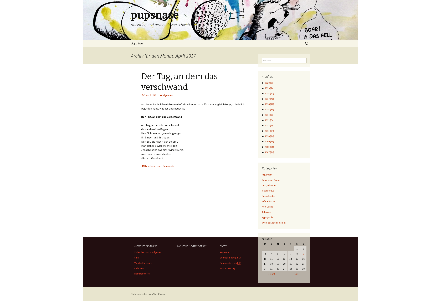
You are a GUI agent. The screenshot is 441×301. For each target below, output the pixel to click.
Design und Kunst (271, 179)
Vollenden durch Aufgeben (148, 252)
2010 (269, 136)
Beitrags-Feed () (230, 257)
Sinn (136, 257)
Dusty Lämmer (269, 185)
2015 (269, 109)
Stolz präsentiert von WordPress (148, 293)
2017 (269, 98)
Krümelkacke (268, 201)
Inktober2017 (268, 190)
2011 (269, 130)
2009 (269, 141)
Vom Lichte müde (143, 262)
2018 (269, 93)
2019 (269, 88)
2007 (269, 152)
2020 (269, 82)
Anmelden (225, 252)
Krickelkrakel (268, 196)
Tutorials (266, 212)
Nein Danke (267, 206)
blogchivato (137, 43)
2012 (269, 125)
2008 (269, 146)
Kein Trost (139, 268)
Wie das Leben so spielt (274, 222)
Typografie (267, 217)
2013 (269, 120)
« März (271, 273)
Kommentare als (230, 262)
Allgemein (167, 95)
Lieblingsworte (142, 273)
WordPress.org (227, 268)
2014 (269, 114)
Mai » (297, 273)
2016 (269, 104)
